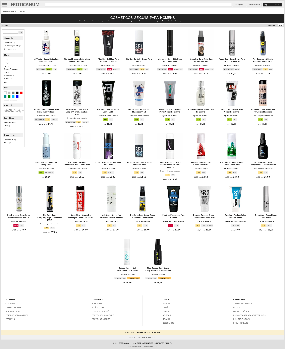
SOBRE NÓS (97, 303)
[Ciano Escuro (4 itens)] (5, 96)
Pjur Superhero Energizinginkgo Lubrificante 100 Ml (49, 217)
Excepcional (8, 123)
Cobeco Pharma (10, 69)
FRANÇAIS (167, 311)
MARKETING (10, 319)
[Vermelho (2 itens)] (21, 93)
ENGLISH (166, 303)
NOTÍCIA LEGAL (98, 307)
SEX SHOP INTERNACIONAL (161, 343)
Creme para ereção (108, 65)
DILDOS (236, 307)
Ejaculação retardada (169, 65)
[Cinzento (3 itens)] (13, 93)
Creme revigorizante (11, 46)
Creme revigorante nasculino (46, 65)
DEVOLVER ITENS (12, 311)
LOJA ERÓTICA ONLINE (141, 343)
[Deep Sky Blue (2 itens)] (13, 96)
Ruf (5, 60)
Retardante (8, 43)
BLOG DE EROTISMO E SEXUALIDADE (142, 337)
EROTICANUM (25, 4)
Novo (280, 25)
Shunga (6, 78)
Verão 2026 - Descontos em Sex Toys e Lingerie (14, 111)
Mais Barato (272, 25)
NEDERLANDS (168, 323)
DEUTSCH (167, 315)
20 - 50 (6, 143)
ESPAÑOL (166, 307)
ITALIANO (166, 319)
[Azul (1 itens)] (17, 96)
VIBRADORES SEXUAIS (242, 303)
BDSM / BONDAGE (240, 323)
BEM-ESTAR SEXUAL (241, 319)
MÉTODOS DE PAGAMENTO (16, 315)
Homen (22, 11)
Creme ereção (9, 49)
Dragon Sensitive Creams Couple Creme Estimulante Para (77, 111)
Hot (5, 66)
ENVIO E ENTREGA (13, 307)
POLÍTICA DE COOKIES (101, 319)
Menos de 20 (8, 140)
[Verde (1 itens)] (9, 96)
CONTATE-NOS (11, 303)
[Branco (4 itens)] (5, 92)
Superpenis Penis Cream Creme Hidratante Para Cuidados (169, 164)
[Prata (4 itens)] (9, 93)
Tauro (6, 72)
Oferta (6, 129)
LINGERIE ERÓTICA (241, 311)
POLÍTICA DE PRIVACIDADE (103, 315)
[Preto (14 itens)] (17, 93)
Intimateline (8, 75)
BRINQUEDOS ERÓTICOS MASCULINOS (249, 315)
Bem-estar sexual (9, 11)
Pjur (5, 63)
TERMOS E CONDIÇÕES (101, 311)
